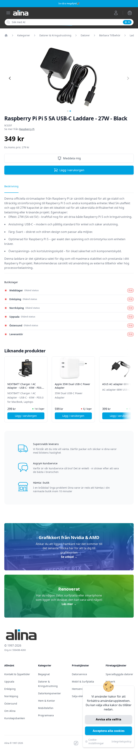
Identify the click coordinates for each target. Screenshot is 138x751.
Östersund (10, 703)
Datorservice (79, 674)
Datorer (85, 35)
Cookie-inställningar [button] (96, 741)
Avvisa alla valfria (108, 719)
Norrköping (11, 696)
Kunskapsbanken (14, 718)
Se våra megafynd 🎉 (69, 3)
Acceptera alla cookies (109, 731)
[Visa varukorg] (130, 13)
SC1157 (8, 125)
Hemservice (79, 689)
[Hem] (6, 35)
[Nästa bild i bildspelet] (130, 387)
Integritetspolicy (121, 741)
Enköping (10, 689)
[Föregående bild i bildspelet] (7, 387)
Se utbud (69, 557)
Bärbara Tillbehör (109, 35)
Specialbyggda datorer (119, 674)
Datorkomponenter (49, 693)
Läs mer (69, 604)
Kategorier (23, 35)
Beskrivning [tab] (11, 186)
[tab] (67, 111)
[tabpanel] (69, 235)
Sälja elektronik (81, 696)
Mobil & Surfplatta (83, 681)
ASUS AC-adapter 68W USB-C (119, 384)
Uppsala (9, 681)
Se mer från (19, 129)
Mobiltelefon (45, 708)
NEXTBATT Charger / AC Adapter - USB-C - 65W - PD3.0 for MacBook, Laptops (25, 387)
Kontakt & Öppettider (17, 674)
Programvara (46, 715)
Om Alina (9, 711)
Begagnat (44, 674)
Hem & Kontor (46, 700)
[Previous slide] (10, 78)
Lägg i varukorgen (71, 170)
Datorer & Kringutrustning (55, 35)
